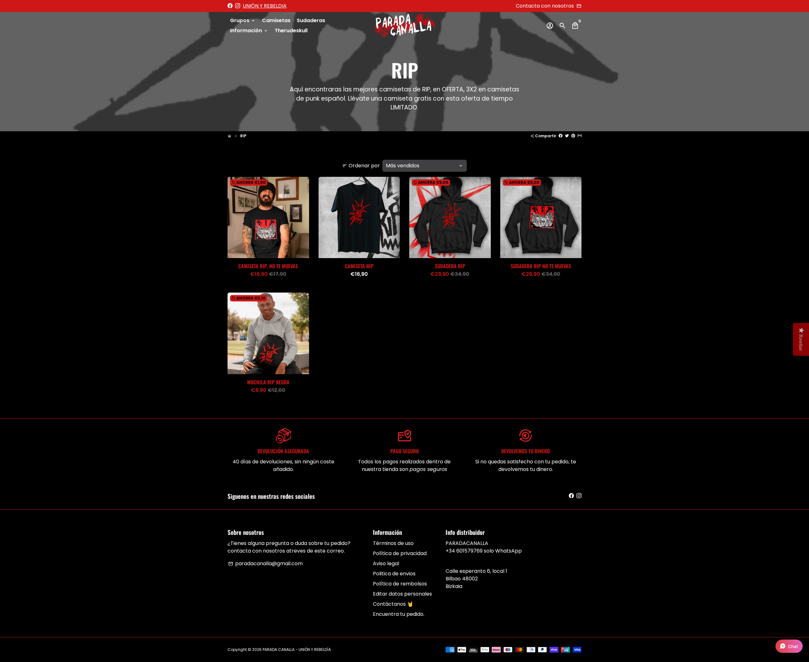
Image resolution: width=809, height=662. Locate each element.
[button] (789, 646)
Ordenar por (361, 165)
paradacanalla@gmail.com (265, 563)
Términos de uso (393, 543)
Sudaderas (311, 20)
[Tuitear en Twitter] (567, 136)
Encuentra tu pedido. (398, 614)
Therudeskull (291, 30)
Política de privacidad (400, 553)
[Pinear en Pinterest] (573, 136)
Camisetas (276, 20)
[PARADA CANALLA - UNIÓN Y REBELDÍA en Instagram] (237, 5)
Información (249, 30)
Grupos (243, 20)
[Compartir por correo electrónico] (579, 136)
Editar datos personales (402, 593)
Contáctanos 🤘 (393, 604)
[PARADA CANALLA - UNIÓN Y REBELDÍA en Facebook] (230, 5)
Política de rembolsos (400, 583)
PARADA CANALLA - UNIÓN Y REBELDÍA (297, 649)
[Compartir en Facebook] (561, 136)
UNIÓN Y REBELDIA (265, 5)
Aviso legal (386, 563)
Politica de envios (394, 573)
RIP (243, 136)
